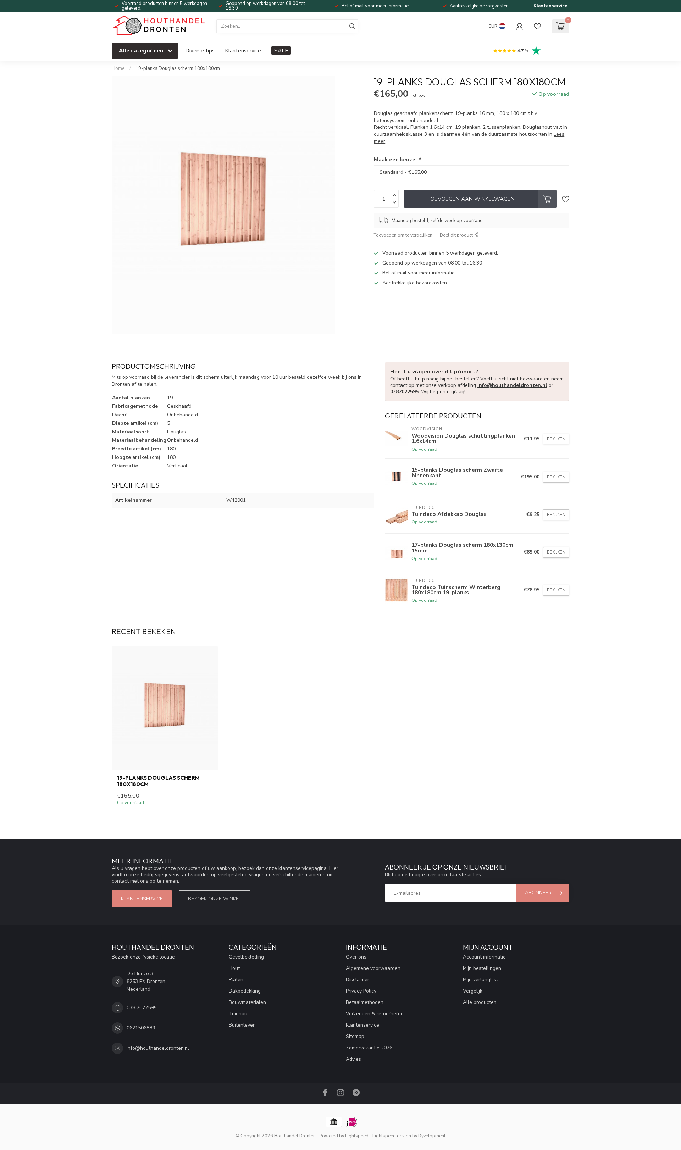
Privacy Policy (361, 991)
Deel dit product (457, 235)
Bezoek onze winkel (214, 898)
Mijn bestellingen (482, 968)
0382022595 (404, 391)
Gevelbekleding (246, 957)
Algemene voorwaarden (373, 968)
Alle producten (480, 1002)
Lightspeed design (391, 1136)
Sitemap (355, 1036)
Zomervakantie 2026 (369, 1047)
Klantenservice (550, 6)
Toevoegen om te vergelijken (403, 235)
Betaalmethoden (364, 1002)
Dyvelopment (431, 1136)
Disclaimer (357, 979)
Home (118, 68)
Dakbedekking (245, 991)
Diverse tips (200, 50)
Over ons (356, 957)
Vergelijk (472, 991)
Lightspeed (357, 1136)
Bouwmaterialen (247, 1002)
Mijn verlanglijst (480, 979)
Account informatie (484, 957)
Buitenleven (242, 1025)
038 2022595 (141, 1007)
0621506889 (141, 1027)
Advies (353, 1059)
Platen (236, 979)
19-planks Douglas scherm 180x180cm (177, 68)
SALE (281, 50)
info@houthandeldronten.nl (512, 385)
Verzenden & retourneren (375, 1013)
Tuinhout (239, 1013)
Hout (234, 968)
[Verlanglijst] (537, 26)
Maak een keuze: (397, 159)
